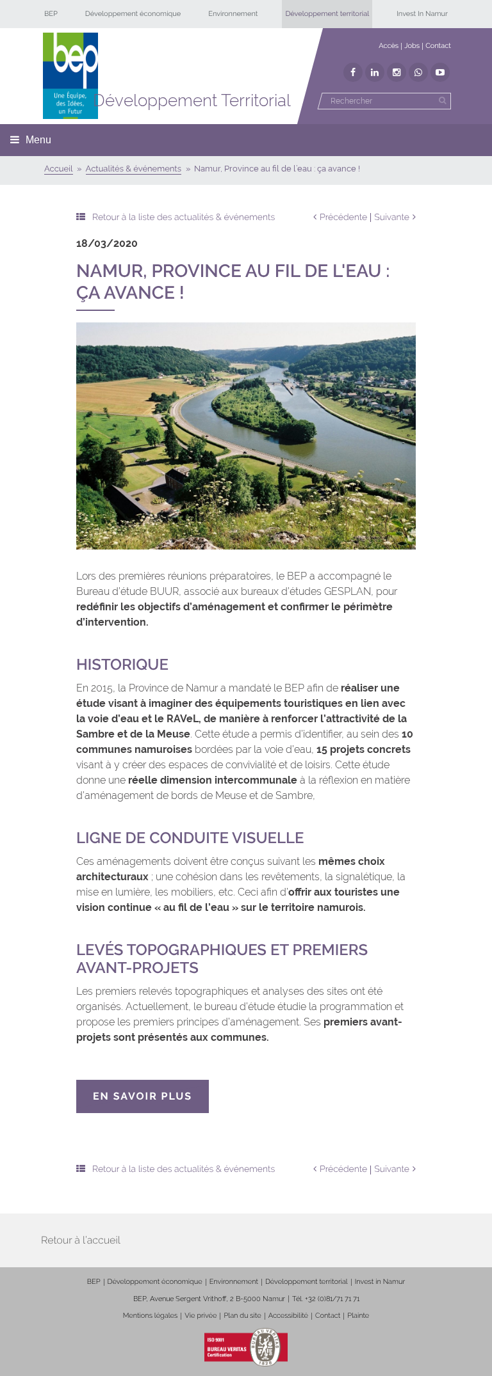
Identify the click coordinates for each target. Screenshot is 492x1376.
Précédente (343, 217)
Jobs (412, 46)
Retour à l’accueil (80, 1240)
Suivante (391, 217)
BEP (51, 14)
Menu (38, 139)
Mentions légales (150, 1315)
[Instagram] (396, 72)
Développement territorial (327, 14)
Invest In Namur (422, 14)
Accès (388, 46)
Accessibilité (288, 1315)
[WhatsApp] (418, 72)
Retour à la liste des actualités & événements (183, 217)
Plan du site (242, 1315)
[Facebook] (353, 72)
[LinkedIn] (374, 72)
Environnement (233, 14)
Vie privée (200, 1315)
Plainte (358, 1315)
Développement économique (133, 14)
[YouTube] (440, 72)
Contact (438, 46)
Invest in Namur (380, 1281)
